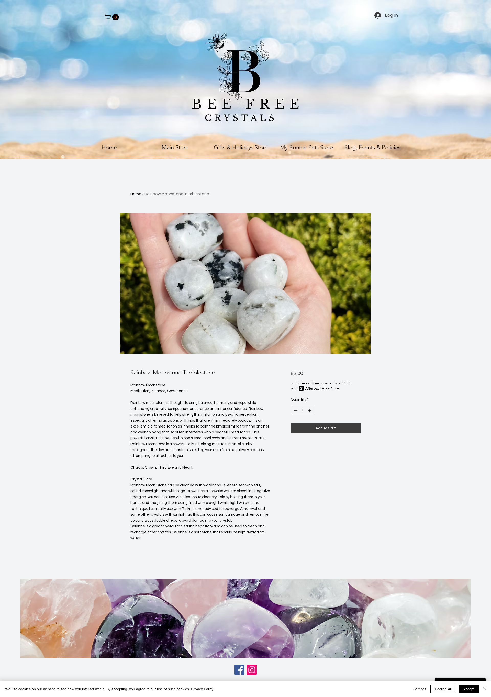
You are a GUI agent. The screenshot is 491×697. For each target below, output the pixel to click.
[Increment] (310, 410)
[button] (112, 17)
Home (135, 194)
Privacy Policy (202, 688)
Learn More (329, 388)
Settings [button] (419, 688)
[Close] (485, 689)
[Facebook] (239, 670)
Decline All (443, 688)
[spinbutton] (302, 410)
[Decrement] (295, 410)
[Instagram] (252, 670)
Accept (468, 688)
